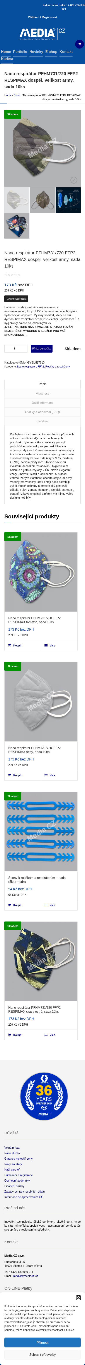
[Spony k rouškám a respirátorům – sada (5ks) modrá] (41, 831)
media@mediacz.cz (25, 1276)
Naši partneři (12, 1169)
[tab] (42, 384)
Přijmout (42, 1342)
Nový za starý (13, 1164)
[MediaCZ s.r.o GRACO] (42, 34)
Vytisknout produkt (16, 298)
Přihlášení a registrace (18, 1175)
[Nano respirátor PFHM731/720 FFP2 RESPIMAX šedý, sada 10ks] (41, 701)
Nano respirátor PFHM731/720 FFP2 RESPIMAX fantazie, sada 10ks (34, 620)
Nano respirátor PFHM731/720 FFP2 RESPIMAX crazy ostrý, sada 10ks (34, 1009)
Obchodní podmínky (17, 1180)
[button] (78, 1298)
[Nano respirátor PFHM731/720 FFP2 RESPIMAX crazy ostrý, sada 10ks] (41, 961)
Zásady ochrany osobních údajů (24, 1191)
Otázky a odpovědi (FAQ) (42, 412)
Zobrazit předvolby (42, 1354)
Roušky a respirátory (57, 366)
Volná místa (11, 1147)
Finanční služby (14, 1186)
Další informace (42, 402)
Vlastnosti (42, 393)
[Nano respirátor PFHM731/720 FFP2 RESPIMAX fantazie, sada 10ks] (41, 572)
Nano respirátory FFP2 (30, 366)
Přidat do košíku (41, 348)
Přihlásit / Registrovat (42, 17)
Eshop (17, 95)
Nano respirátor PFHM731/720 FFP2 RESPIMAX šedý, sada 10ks (34, 750)
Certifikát (42, 421)
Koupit (17, 645)
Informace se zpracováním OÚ (23, 1197)
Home (8, 95)
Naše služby (12, 1153)
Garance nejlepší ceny (18, 1158)
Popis (42, 384)
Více (52, 645)
